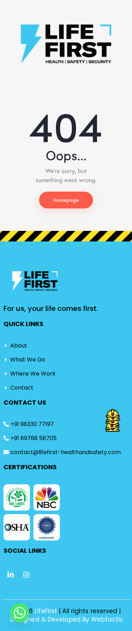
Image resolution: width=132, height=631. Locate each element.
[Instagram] (26, 575)
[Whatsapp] (19, 612)
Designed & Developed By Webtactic (67, 619)
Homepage (66, 199)
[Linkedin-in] (11, 575)
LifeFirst (46, 611)
